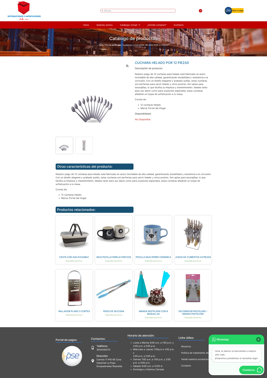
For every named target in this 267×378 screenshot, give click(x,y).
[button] (127, 65)
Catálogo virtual (128, 25)
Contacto (179, 25)
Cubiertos (127, 45)
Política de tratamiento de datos (198, 352)
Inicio (86, 25)
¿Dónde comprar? (156, 25)
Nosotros (186, 346)
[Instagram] (200, 10)
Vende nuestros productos (195, 359)
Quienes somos (105, 25)
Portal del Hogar (113, 45)
